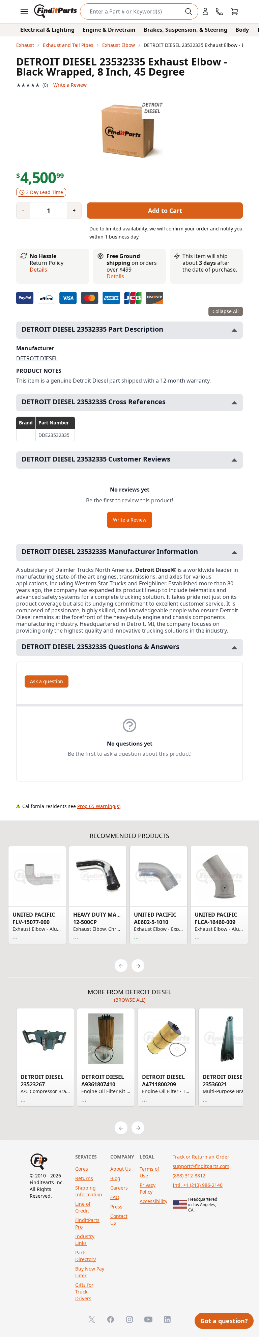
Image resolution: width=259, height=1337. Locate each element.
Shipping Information (88, 1191)
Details (38, 269)
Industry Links (84, 1239)
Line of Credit (82, 1207)
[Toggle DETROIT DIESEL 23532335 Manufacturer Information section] (234, 552)
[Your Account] (205, 11)
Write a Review (70, 85)
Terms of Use (149, 1172)
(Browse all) (129, 1000)
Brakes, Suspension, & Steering (185, 29)
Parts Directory (85, 1255)
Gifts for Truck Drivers (84, 1292)
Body (242, 29)
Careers (119, 1188)
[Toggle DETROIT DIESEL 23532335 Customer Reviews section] (234, 460)
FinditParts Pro (87, 1223)
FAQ (114, 1197)
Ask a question (46, 681)
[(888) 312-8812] (219, 11)
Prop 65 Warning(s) (98, 806)
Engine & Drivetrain (109, 29)
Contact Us (118, 1219)
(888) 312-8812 (189, 1175)
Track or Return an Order (201, 1156)
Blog (115, 1178)
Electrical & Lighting (47, 29)
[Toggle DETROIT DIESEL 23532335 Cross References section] (234, 403)
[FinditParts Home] (56, 11)
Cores (81, 1169)
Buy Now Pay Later (89, 1272)
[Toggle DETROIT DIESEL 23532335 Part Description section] (234, 330)
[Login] (205, 11)
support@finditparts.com (201, 1166)
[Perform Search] (188, 11)
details (115, 276)
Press (116, 1206)
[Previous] (121, 965)
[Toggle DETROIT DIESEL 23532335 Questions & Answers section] (234, 647)
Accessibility (153, 1201)
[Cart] (235, 11)
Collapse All (225, 311)
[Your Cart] (235, 11)
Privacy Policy (147, 1188)
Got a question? (224, 1321)
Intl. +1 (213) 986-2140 (198, 1185)
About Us (120, 1169)
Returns (84, 1178)
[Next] (138, 965)
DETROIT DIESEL (37, 358)
